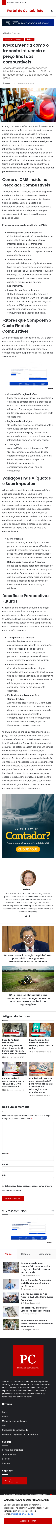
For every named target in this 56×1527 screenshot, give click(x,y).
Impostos (19, 39)
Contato (6, 1463)
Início (7, 33)
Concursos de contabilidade (15, 1430)
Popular (8, 1254)
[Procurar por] (52, 12)
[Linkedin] (30, 916)
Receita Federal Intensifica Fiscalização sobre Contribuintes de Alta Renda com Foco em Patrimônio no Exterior (14, 1047)
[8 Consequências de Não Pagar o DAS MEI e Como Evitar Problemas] (11, 1297)
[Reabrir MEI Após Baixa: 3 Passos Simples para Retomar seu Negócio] (11, 1324)
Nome (5, 1153)
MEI (4, 1425)
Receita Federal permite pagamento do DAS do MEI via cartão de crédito (13, 1082)
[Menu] (3, 12)
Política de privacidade (22, 1514)
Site (4, 1175)
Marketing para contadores (14, 1421)
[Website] (26, 916)
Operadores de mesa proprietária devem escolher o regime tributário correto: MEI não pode (36, 1268)
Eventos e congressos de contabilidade (20, 1434)
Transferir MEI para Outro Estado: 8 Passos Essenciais (35, 1309)
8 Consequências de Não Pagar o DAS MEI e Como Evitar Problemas (37, 1296)
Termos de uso (9, 1454)
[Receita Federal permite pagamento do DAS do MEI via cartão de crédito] (14, 1068)
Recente (25, 1254)
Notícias (29, 39)
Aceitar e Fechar (28, 1521)
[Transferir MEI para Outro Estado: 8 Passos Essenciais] (11, 1311)
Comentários (45, 1254)
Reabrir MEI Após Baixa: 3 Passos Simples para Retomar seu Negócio (37, 1323)
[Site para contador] (28, 22)
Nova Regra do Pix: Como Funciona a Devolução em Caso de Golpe (41, 1044)
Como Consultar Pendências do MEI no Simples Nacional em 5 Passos (36, 1283)
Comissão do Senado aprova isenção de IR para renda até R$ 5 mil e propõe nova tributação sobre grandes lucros (41, 1085)
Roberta (8, 83)
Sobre (5, 1416)
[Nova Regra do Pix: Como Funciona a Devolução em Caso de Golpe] (41, 1030)
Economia (15, 33)
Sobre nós (6, 1459)
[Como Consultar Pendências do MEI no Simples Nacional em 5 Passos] (11, 1284)
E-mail (6, 1164)
